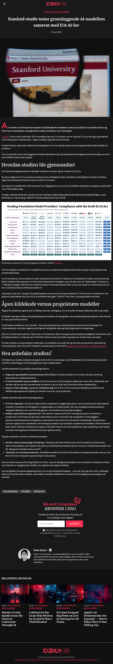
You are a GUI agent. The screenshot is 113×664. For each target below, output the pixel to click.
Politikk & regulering (56, 12)
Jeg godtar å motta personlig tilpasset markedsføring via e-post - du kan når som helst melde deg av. (60, 533)
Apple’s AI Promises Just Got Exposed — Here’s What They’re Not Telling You (95, 619)
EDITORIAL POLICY (91, 660)
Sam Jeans (40, 550)
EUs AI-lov (39, 491)
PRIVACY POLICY (36, 660)
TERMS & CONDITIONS (52, 660)
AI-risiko (25, 491)
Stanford (58, 263)
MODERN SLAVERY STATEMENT (72, 660)
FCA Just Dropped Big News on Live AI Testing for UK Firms (68, 617)
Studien (5, 136)
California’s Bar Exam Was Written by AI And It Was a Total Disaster (41, 617)
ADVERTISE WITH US (22, 660)
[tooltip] (50, 550)
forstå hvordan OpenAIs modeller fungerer (86, 345)
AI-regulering (10, 491)
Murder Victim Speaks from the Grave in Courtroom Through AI (12, 619)
